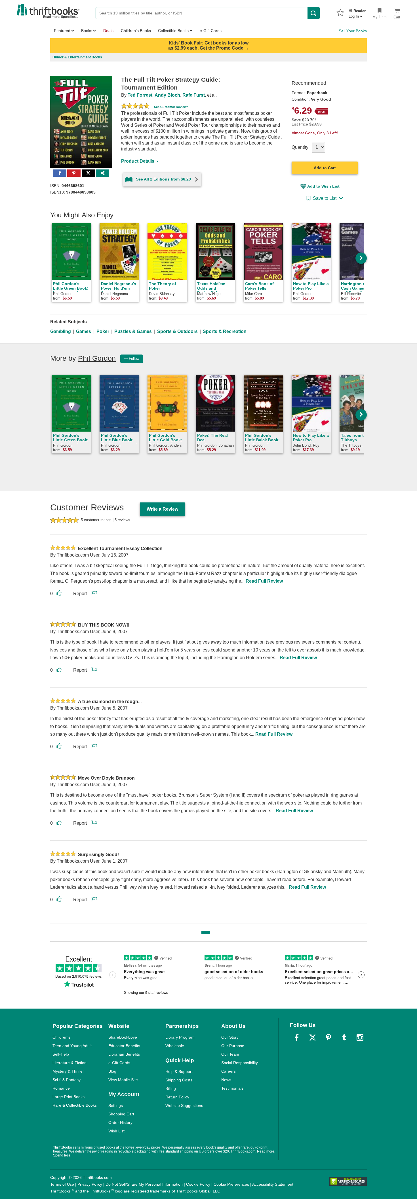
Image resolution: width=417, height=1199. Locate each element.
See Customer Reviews (171, 107)
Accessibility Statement (272, 1184)
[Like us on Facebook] (297, 1037)
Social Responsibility (239, 1062)
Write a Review (162, 509)
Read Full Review (264, 581)
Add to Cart (325, 167)
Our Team (230, 1054)
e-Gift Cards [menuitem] (211, 30)
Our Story (230, 1037)
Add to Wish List (323, 186)
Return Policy (177, 1097)
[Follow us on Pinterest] (328, 1037)
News (226, 1079)
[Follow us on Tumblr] (344, 1037)
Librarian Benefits (124, 1054)
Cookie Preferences (231, 1184)
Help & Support (179, 1071)
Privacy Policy (89, 1184)
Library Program (180, 1037)
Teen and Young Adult (72, 1045)
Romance (61, 1088)
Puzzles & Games (133, 331)
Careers (228, 1071)
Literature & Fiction (69, 1062)
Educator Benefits (124, 1045)
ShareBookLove (122, 1037)
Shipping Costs (178, 1080)
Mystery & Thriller (68, 1071)
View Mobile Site (123, 1079)
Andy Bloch (167, 95)
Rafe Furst (193, 95)
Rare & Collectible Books (74, 1105)
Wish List (116, 1131)
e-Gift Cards (119, 1062)
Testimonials (232, 1088)
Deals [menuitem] (108, 30)
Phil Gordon (97, 358)
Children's (61, 1037)
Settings (115, 1105)
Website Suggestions (184, 1105)
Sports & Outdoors (177, 331)
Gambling (60, 331)
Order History (120, 1122)
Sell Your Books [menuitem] (353, 31)
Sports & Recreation (225, 331)
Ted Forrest (140, 95)
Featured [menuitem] (62, 30)
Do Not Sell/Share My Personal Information (144, 1184)
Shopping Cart (121, 1114)
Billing (170, 1088)
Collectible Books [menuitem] (173, 30)
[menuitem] (357, 11)
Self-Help (60, 1054)
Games (83, 331)
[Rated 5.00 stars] (135, 106)
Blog (112, 1071)
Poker (102, 331)
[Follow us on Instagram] (360, 1037)
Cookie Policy (198, 1184)
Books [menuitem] (86, 30)
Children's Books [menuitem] (136, 30)
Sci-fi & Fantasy (66, 1079)
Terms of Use (62, 1184)
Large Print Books (68, 1096)
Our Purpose (232, 1045)
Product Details (137, 161)
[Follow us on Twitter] (312, 1037)
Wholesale (174, 1045)
